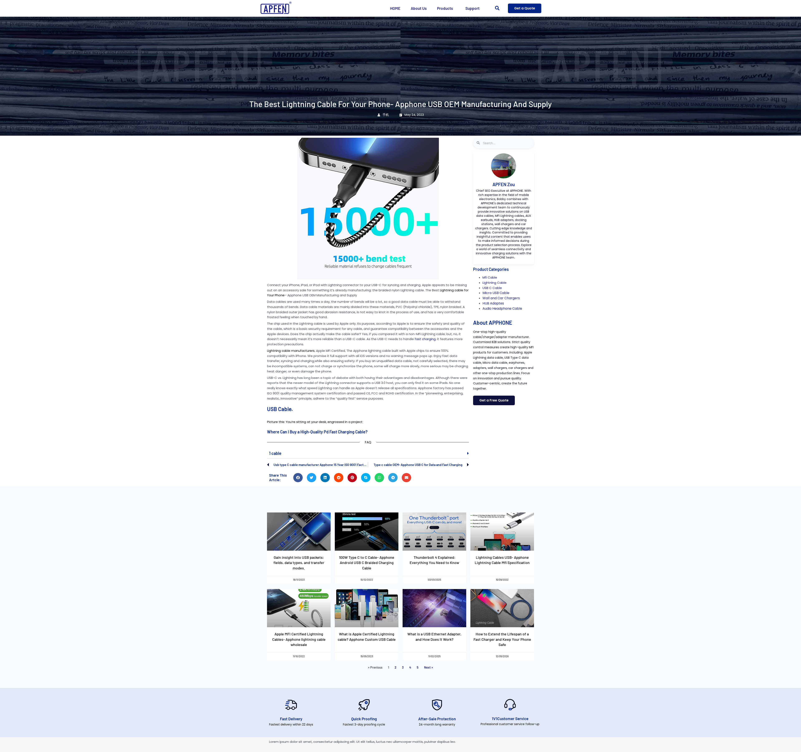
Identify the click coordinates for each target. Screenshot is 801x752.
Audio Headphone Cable (502, 308)
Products (445, 8)
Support (472, 8)
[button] (497, 8)
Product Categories (491, 269)
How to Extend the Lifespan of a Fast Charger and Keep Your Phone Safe (502, 639)
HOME (395, 8)
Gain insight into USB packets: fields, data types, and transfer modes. (298, 562)
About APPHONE (492, 322)
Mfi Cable (489, 277)
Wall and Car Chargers (501, 298)
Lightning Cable (494, 282)
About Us (419, 8)
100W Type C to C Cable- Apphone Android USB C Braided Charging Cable (366, 562)
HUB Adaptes (493, 303)
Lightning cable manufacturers (291, 350)
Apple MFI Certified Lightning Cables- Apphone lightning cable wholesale (299, 639)
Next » (428, 667)
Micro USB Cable (495, 292)
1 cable (275, 453)
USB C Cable (492, 288)
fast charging (425, 339)
